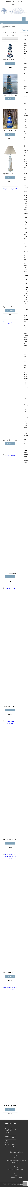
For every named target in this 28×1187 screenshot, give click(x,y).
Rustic (25, 352)
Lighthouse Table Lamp (10, 174)
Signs (25, 421)
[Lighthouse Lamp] (10, 646)
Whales (25, 450)
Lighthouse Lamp (10, 706)
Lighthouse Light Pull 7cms (10, 307)
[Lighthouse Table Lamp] (10, 158)
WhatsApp (14, 4)
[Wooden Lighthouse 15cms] (10, 380)
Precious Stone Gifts (26, 341)
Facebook (8, 1)
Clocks (25, 67)
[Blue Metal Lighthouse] (10, 119)
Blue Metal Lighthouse (10, 130)
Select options (10, 310)
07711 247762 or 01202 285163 (16, 1169)
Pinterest (20, 1)
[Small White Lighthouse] (10, 779)
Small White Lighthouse (10, 839)
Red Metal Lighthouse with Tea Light (10, 1106)
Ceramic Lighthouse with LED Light (10, 59)
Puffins (25, 345)
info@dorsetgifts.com (16, 1177)
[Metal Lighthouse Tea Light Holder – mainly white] (10, 912)
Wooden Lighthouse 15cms (10, 440)
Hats (25, 159)
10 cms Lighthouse (10, 573)
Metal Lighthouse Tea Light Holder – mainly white (10, 972)
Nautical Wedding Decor (26, 295)
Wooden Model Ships (26, 456)
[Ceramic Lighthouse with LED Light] (10, 50)
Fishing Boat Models (25, 121)
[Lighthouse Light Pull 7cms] (10, 246)
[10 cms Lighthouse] (10, 513)
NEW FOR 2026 (25, 305)
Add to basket (11, 63)
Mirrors (25, 195)
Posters (26, 337)
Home (3, 26)
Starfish (25, 427)
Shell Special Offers (25, 391)
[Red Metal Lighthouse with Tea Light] (10, 1045)
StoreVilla (22, 1184)
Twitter (14, 1)
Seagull (25, 370)
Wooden (26, 452)
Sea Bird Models (25, 365)
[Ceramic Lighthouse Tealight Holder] (10, 84)
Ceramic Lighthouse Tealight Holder (10, 95)
